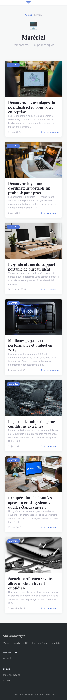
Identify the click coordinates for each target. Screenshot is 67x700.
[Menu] (38, 2)
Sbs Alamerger (14, 636)
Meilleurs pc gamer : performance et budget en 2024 (30, 345)
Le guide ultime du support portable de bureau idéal (31, 266)
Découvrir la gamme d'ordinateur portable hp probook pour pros (29, 188)
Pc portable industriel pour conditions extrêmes (31, 424)
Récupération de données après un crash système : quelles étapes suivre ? (30, 502)
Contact (7, 680)
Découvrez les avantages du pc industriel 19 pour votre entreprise (31, 107)
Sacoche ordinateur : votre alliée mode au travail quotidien (30, 583)
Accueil (28, 15)
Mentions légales (11, 675)
